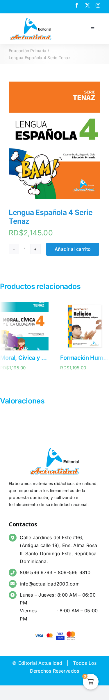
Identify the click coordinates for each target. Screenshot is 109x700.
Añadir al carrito (73, 249)
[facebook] (76, 5)
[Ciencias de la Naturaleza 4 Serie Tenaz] (83, 305)
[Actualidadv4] (31, 19)
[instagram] (98, 5)
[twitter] (87, 5)
